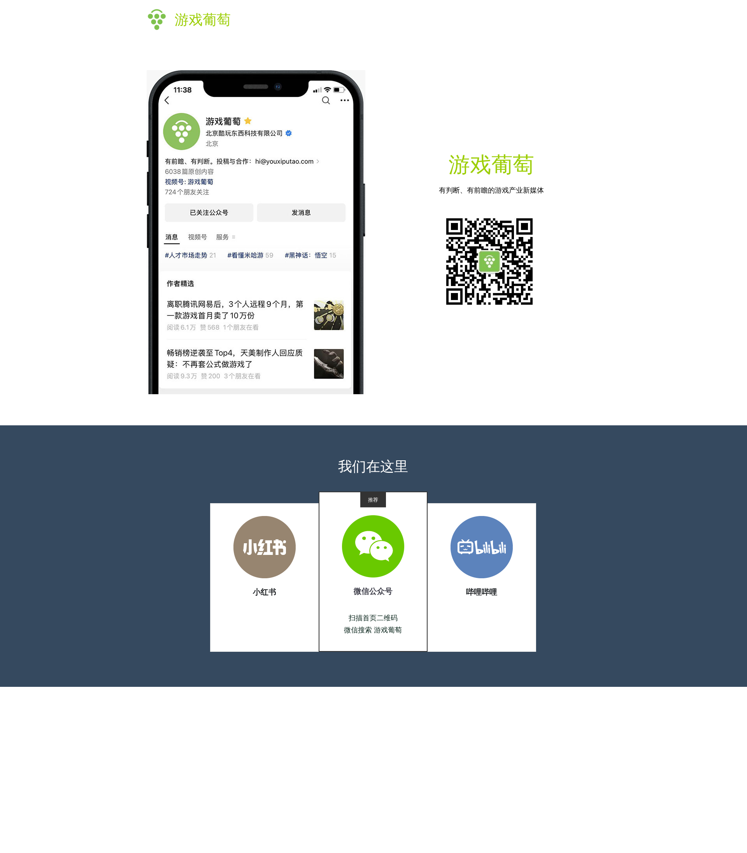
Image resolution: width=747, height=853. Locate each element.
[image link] (264, 546)
